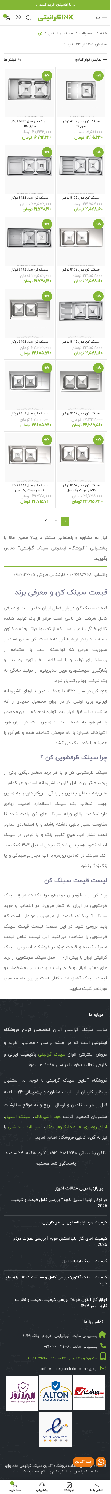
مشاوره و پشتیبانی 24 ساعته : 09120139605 (62, 1358)
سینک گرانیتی (51, 1055)
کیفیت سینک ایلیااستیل (84, 1261)
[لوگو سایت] (55, 17)
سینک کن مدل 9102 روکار (29, 342)
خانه (103, 33)
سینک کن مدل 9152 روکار (29, 413)
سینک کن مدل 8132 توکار (81, 269)
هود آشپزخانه (47, 1117)
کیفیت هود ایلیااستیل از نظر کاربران (74, 1222)
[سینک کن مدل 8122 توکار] (29, 169)
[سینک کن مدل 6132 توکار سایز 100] (29, 93)
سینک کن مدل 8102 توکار (81, 198)
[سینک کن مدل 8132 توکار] (81, 241)
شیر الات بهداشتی (25, 1127)
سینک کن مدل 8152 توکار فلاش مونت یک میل (81, 488)
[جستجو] (28, 17)
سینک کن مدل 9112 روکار (81, 413)
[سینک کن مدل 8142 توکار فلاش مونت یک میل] (29, 457)
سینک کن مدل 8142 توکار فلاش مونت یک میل (29, 488)
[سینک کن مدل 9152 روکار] (29, 385)
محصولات (86, 33)
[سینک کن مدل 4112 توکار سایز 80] (81, 93)
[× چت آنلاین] (101, 1462)
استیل (53, 33)
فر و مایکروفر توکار (63, 1127)
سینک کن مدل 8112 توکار (81, 342)
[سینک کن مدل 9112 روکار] (81, 385)
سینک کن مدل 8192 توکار (29, 269)
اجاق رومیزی (95, 1127)
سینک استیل (18, 1117)
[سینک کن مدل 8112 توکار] (81, 313)
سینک (69, 33)
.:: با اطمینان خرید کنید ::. (55, 4)
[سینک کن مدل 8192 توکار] (29, 241)
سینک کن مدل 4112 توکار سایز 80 (81, 123)
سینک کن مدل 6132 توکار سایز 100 (29, 123)
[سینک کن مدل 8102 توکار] (81, 169)
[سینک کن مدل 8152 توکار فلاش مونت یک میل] (81, 457)
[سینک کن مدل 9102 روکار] (29, 313)
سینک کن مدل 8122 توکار (29, 198)
